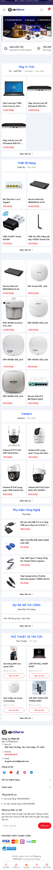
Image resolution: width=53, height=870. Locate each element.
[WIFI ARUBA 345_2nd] (38, 308)
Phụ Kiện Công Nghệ (26, 510)
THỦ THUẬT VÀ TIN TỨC (26, 636)
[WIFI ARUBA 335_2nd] (13, 345)
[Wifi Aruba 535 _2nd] (38, 272)
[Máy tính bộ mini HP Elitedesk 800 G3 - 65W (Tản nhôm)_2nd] (14, 126)
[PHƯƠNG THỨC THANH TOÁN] (26, 842)
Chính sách (7, 787)
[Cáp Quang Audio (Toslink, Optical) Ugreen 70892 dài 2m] (10, 582)
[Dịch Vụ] (26, 28)
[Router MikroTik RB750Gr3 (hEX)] (38, 382)
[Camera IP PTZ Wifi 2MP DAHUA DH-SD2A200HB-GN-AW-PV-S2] (14, 435)
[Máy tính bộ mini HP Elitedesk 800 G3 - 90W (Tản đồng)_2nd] (39, 88)
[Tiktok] (17, 772)
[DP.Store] (16, 10)
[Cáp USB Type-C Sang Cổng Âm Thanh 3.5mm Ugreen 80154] (10, 564)
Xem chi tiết (14, 676)
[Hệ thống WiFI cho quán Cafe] (14, 653)
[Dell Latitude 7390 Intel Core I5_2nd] (14, 88)
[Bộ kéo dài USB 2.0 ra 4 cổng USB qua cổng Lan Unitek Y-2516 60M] (10, 528)
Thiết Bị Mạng (26, 163)
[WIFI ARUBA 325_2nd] (38, 345)
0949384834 (11, 754)
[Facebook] (4, 772)
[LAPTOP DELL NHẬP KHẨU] (39, 653)
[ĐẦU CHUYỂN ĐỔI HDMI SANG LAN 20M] (10, 546)
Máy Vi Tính (26, 66)
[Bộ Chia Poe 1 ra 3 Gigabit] (14, 185)
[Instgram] (24, 772)
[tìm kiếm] (41, 10)
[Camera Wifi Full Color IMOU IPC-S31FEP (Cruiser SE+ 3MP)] (39, 473)
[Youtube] (11, 772)
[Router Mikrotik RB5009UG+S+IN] (39, 185)
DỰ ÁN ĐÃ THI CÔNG (26, 605)
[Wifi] (26, 2)
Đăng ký (44, 825)
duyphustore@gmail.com (17, 761)
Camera (26, 413)
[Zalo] (31, 772)
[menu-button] (4, 9)
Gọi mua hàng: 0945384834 (17, 798)
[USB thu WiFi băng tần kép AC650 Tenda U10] (39, 222)
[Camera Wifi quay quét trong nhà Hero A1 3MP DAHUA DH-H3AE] (39, 435)
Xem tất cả (25, 154)
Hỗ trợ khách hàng (11, 779)
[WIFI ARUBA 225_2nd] (13, 382)
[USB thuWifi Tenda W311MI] (14, 222)
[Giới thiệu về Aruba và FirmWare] (14, 687)
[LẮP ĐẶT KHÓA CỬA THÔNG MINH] (39, 687)
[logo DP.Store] (26, 732)
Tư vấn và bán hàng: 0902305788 (19, 803)
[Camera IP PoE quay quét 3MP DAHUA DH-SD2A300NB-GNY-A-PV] (14, 473)
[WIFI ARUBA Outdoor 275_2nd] (13, 308)
